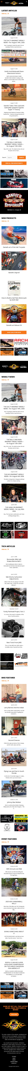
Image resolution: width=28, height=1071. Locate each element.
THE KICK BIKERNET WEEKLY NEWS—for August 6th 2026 (14, 475)
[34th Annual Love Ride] (14, 861)
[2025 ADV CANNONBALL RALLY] (14, 888)
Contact (14, 1063)
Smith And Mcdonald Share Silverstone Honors (14, 72)
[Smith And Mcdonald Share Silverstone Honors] (14, 58)
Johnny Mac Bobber (14, 802)
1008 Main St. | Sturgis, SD (14, 210)
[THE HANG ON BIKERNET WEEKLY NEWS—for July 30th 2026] (14, 496)
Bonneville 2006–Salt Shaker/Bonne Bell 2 (14, 560)
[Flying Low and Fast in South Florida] (14, 756)
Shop (14, 1058)
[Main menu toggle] (1, 1)
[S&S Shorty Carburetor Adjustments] (14, 571)
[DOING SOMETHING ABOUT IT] (14, 919)
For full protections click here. (14, 1053)
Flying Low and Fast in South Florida (14, 772)
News (14, 1060)
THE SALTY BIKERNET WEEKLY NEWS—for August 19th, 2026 (14, 41)
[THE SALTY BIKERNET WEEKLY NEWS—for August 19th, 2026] (14, 29)
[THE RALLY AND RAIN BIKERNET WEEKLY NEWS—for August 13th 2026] (14, 128)
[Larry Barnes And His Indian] (14, 696)
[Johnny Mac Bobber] (14, 788)
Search (4, 157)
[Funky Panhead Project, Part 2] (14, 604)
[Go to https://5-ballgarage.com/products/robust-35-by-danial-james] (14, 315)
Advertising (14, 1061)
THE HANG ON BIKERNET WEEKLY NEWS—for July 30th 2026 (14, 509)
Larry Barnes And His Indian (14, 708)
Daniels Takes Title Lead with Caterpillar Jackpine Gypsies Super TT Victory (14, 108)
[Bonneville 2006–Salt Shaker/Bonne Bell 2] (14, 553)
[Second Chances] (14, 732)
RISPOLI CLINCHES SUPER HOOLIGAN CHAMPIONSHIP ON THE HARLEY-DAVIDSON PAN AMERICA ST (14, 965)
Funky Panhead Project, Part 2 (14, 612)
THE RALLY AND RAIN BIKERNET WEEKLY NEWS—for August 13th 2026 (14, 144)
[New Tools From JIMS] (14, 632)
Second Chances (14, 740)
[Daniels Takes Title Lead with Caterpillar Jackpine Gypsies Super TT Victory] (14, 92)
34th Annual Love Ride (14, 869)
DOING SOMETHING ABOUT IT (14, 932)
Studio (14, 1056)
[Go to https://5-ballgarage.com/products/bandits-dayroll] (14, 262)
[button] (26, 2)
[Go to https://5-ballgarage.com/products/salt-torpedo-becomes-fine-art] (14, 237)
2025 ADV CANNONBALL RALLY (14, 902)
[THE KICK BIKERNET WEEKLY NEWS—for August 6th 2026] (14, 460)
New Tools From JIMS (14, 642)
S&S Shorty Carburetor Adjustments (14, 578)
